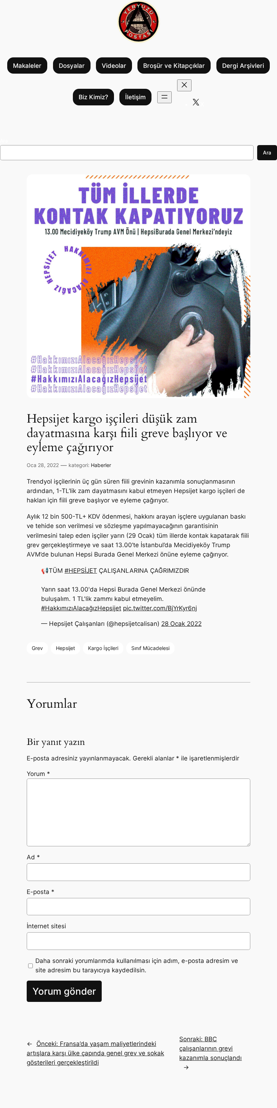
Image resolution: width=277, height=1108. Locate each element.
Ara (4, 141)
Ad (33, 857)
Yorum (38, 773)
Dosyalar (72, 65)
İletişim (135, 97)
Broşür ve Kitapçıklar (174, 65)
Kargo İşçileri (103, 648)
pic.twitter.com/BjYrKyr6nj (160, 608)
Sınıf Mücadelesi (150, 648)
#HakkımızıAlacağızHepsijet (81, 608)
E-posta (40, 891)
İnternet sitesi (46, 926)
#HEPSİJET (81, 570)
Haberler (101, 465)
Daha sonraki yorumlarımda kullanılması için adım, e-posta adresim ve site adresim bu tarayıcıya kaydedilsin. (136, 965)
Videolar (114, 65)
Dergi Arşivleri (243, 65)
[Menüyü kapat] (184, 85)
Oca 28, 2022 (43, 465)
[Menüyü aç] (164, 97)
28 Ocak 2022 (181, 623)
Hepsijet (65, 648)
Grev (37, 648)
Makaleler (27, 65)
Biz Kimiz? (93, 97)
